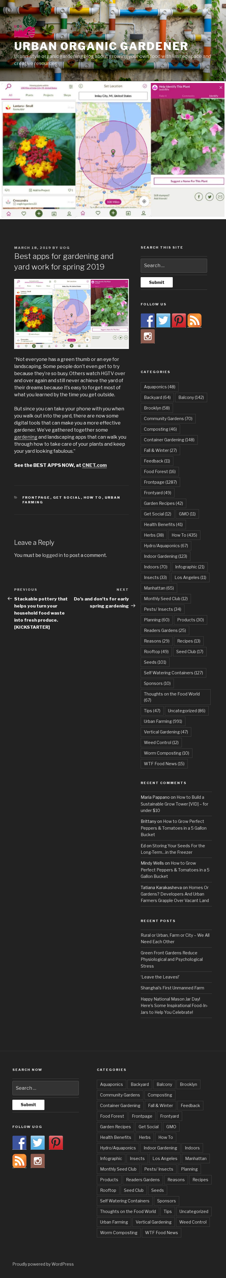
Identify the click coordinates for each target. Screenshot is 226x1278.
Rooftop (156, 651)
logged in (52, 555)
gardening (25, 437)
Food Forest (160, 471)
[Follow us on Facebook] (148, 320)
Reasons (157, 640)
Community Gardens (168, 418)
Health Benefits (163, 524)
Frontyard (157, 492)
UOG (65, 248)
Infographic (190, 566)
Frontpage (36, 497)
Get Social (67, 497)
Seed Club (189, 651)
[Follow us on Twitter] (163, 320)
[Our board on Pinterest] (179, 320)
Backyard (157, 397)
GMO (187, 513)
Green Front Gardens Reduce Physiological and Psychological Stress (172, 959)
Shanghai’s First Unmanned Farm (172, 987)
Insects (155, 577)
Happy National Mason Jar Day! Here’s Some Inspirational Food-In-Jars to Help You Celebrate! (174, 1005)
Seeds (155, 662)
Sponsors (157, 683)
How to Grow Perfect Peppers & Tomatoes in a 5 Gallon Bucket (174, 828)
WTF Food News (164, 763)
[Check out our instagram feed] (148, 336)
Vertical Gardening (166, 731)
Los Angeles (190, 577)
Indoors (155, 566)
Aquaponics (159, 386)
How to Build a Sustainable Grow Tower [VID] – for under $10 (174, 804)
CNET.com (94, 465)
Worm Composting (166, 753)
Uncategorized (186, 710)
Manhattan (159, 587)
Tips (152, 710)
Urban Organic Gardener (101, 46)
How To (93, 497)
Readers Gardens (165, 630)
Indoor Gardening (165, 556)
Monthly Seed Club (166, 598)
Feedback (157, 460)
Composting (160, 429)
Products (190, 619)
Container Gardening (169, 439)
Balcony (191, 397)
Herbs (154, 535)
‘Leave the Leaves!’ (160, 976)
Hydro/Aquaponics (166, 545)
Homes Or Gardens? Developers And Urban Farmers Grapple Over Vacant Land (175, 894)
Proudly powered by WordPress (43, 1264)
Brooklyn (157, 407)
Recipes (188, 640)
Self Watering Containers (173, 672)
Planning (157, 619)
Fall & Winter (160, 450)
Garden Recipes (163, 503)
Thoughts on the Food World (172, 697)
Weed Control (161, 742)
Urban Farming (163, 721)
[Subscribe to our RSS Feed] (194, 320)
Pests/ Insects (162, 609)
